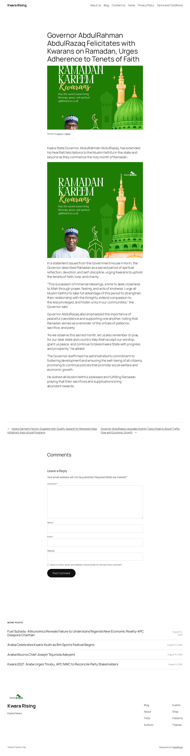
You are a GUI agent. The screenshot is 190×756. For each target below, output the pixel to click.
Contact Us (118, 5)
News (67, 133)
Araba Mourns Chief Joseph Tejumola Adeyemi (41, 654)
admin (60, 133)
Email (50, 536)
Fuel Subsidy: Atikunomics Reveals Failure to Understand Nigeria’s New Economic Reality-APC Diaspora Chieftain (75, 633)
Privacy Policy (146, 5)
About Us (95, 5)
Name (50, 522)
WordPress (178, 747)
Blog (106, 5)
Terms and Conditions (170, 5)
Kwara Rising (16, 5)
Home (131, 5)
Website (51, 550)
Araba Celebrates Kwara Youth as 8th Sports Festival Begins (50, 644)
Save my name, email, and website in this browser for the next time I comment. (86, 564)
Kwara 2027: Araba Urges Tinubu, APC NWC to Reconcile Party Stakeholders (62, 664)
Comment (52, 483)
